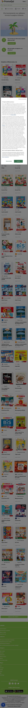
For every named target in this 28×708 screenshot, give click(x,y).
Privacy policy (13, 114)
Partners (3, 125)
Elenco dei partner (5, 157)
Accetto (18, 161)
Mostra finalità (9, 161)
